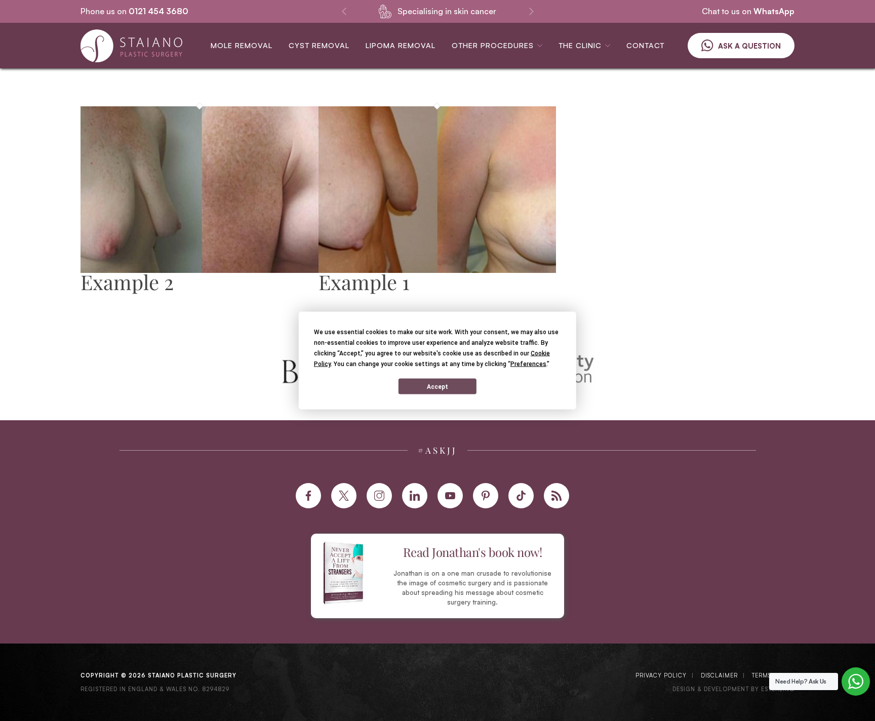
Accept (437, 386)
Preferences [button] (528, 364)
